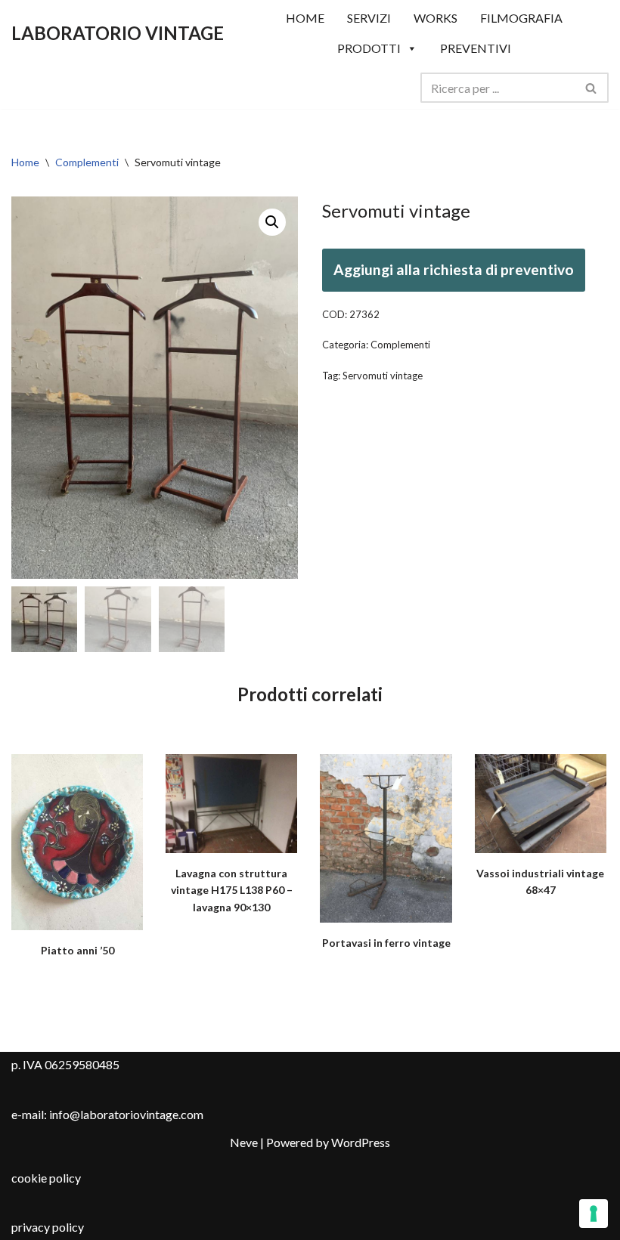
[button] (272, 222)
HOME (305, 18)
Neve (244, 1142)
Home (25, 162)
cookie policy (46, 1177)
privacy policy (47, 1227)
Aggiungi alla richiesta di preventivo (453, 269)
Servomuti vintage (383, 376)
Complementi (87, 162)
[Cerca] (592, 88)
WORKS (435, 18)
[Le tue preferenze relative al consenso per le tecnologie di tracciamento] (593, 1213)
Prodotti (369, 48)
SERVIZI (369, 18)
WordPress (360, 1142)
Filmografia (521, 18)
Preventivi (475, 48)
